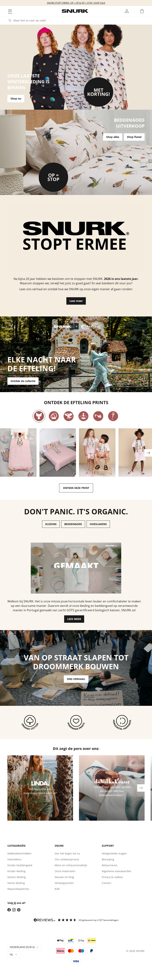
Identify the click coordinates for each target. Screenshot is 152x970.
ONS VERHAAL (76, 679)
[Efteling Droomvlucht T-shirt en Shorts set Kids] (97, 452)
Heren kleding (16, 883)
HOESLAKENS (98, 524)
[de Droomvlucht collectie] (39, 416)
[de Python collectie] (53, 416)
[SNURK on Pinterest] (18, 909)
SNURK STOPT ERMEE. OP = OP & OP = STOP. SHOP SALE (76, 2)
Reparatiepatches (18, 889)
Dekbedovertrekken (19, 853)
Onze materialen (65, 871)
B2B (57, 889)
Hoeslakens (14, 859)
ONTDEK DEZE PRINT (76, 488)
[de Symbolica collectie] (113, 416)
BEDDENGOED (73, 524)
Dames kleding (16, 877)
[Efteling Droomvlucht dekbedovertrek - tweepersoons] (57, 452)
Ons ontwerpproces (67, 859)
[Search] (10, 20)
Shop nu (16, 98)
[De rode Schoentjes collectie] (98, 416)
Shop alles (112, 137)
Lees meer (76, 301)
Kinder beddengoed (19, 865)
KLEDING (51, 524)
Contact (106, 883)
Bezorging (108, 859)
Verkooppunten (64, 883)
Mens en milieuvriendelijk (71, 865)
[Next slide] (148, 453)
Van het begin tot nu (67, 853)
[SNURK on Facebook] (9, 909)
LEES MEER (74, 619)
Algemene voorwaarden (116, 871)
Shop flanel (134, 137)
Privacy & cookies (112, 877)
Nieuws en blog (64, 877)
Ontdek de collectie (23, 381)
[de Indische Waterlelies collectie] (83, 416)
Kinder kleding (16, 871)
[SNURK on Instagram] (14, 909)
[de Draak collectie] (68, 416)
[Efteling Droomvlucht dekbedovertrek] (18, 452)
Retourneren (110, 865)
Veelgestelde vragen (114, 853)
